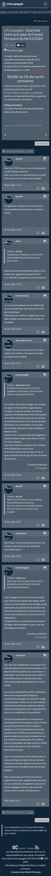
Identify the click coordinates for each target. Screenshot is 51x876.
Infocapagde (41, 468)
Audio (11, 45)
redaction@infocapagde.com (20, 92)
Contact (31, 848)
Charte (21, 848)
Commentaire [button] (42, 143)
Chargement (36, 70)
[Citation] (43, 188)
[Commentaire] (37, 188)
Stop (22, 45)
